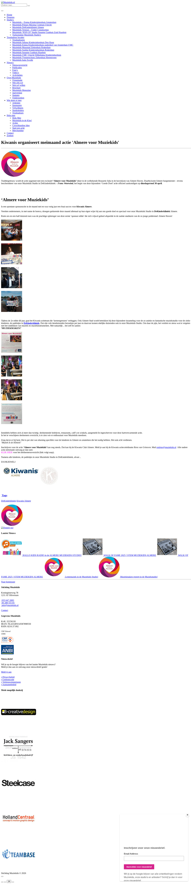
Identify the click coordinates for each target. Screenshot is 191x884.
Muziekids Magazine (21, 90)
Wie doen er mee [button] (14, 100)
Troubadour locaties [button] (15, 37)
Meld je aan (6, 672)
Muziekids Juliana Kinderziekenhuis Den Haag (33, 42)
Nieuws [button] (10, 62)
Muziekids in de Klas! (22, 120)
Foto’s (15, 70)
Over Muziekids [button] (14, 77)
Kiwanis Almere (23, 501)
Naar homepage (8, 582)
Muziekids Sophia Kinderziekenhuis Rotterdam (33, 50)
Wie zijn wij (17, 83)
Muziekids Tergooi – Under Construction (30, 30)
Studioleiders (18, 110)
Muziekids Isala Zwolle (22, 60)
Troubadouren (18, 40)
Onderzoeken (18, 98)
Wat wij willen (18, 85)
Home (9, 15)
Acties (15, 123)
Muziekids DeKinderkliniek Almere (28, 27)
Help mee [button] (11, 115)
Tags (4, 495)
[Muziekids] (8, 2)
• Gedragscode (7, 679)
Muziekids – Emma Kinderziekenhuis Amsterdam (34, 22)
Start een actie (18, 128)
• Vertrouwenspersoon (11, 682)
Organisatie (17, 80)
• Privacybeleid (8, 677)
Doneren (10, 17)
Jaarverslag (17, 93)
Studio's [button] (10, 20)
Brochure (16, 88)
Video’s (15, 72)
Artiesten (16, 103)
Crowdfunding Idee (21, 125)
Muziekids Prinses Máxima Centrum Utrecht (32, 25)
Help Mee (16, 118)
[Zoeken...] (29, 5)
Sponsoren (17, 105)
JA (9, 881)
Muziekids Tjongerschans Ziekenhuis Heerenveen (34, 57)
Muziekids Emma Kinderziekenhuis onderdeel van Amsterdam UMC (42, 45)
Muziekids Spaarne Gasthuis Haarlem (29, 52)
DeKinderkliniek (8, 501)
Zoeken (10, 135)
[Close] (187, 815)
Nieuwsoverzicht (19, 65)
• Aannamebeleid (8, 684)
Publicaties (17, 67)
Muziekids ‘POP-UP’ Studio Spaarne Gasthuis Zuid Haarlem (39, 32)
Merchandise (18, 130)
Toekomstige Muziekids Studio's (26, 35)
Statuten (15, 95)
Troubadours (17, 113)
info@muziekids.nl (9, 605)
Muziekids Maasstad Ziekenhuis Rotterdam (31, 47)
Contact (10, 133)
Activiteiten (17, 75)
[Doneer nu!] (7, 528)
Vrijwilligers (17, 108)
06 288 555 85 (8, 603)
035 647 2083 (7, 600)
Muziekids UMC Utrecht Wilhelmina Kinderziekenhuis (36, 55)
